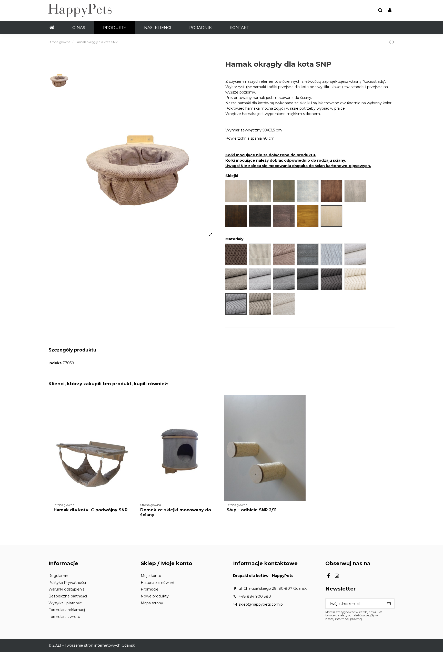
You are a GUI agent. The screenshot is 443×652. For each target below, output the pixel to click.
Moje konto (151, 575)
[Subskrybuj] (389, 603)
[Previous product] (390, 42)
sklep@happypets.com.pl (261, 604)
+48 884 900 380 (255, 596)
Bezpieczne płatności (67, 596)
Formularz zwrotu (64, 616)
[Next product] (393, 42)
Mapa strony (152, 603)
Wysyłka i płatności (65, 603)
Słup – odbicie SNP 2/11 (252, 510)
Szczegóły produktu (72, 350)
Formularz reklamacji (67, 609)
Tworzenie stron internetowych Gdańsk (100, 645)
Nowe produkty (155, 596)
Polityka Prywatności (67, 582)
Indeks (55, 363)
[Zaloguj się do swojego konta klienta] (390, 10)
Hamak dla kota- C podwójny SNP (90, 510)
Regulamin (58, 575)
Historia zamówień (157, 582)
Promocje (149, 589)
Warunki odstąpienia (66, 589)
